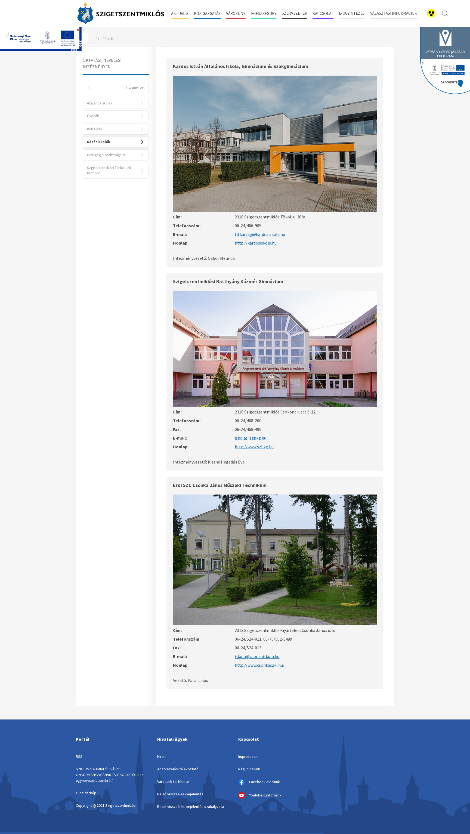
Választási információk (393, 13)
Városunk (236, 13)
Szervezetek (294, 13)
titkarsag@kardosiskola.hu (260, 234)
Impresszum (248, 756)
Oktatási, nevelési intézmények (102, 63)
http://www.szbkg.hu (254, 446)
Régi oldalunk (249, 769)
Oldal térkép (86, 792)
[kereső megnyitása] (445, 13)
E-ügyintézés (352, 13)
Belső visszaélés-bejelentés (180, 794)
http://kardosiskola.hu (256, 243)
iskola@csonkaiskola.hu (257, 656)
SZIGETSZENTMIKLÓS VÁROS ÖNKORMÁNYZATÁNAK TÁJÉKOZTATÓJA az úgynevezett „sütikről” (109, 775)
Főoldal (109, 38)
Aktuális (179, 13)
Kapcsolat (323, 13)
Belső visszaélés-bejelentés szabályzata (190, 806)
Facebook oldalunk (264, 781)
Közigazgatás (207, 13)
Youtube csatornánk (265, 795)
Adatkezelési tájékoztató (178, 769)
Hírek (161, 756)
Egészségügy (263, 13)
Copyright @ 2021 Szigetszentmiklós (106, 805)
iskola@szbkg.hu (250, 438)
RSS (79, 756)
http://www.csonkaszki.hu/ (260, 665)
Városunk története (173, 781)
